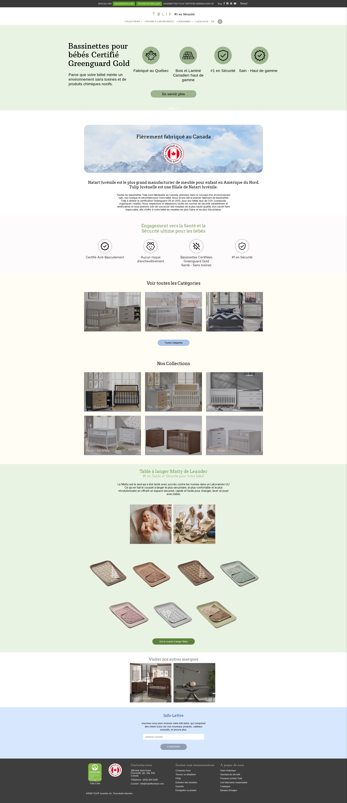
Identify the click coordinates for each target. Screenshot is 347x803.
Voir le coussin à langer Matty (173, 641)
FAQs (178, 778)
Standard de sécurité (230, 774)
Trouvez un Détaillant (149, 4)
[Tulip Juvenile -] (161, 14)
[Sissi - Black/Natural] (112, 391)
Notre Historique (228, 770)
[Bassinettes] (112, 311)
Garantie (180, 786)
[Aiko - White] (234, 435)
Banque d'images (228, 790)
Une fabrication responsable (233, 782)
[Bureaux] (173, 311)
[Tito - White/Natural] (173, 391)
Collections (132, 21)
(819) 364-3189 (105, 4)
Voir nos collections (96, 88)
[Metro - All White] (112, 435)
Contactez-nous (183, 770)
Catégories (183, 21)
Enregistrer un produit (186, 790)
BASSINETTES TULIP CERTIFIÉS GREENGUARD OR (188, 4)
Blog (220, 4)
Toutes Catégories (174, 342)
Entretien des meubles (186, 782)
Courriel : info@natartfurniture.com (147, 784)
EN (212, 21)
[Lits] (234, 311)
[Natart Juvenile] (151, 682)
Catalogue (201, 21)
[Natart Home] (194, 682)
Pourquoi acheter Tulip (231, 778)
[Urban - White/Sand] (234, 391)
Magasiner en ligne (124, 4)
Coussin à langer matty (159, 21)
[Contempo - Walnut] (173, 435)
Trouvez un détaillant (186, 774)
